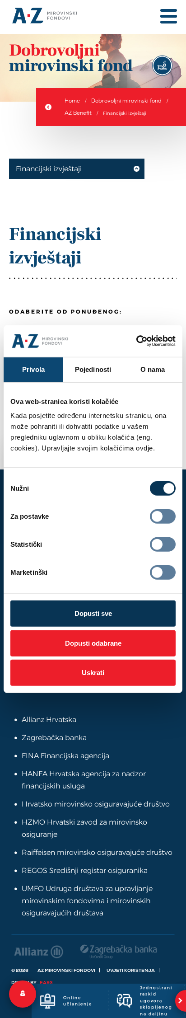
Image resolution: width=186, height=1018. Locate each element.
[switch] (163, 516)
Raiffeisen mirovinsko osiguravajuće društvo (97, 852)
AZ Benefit (78, 113)
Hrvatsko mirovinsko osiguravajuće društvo (96, 804)
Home (72, 100)
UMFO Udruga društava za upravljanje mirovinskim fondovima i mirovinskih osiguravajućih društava (87, 900)
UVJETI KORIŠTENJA (131, 970)
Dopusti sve (93, 613)
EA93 (46, 982)
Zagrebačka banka (54, 737)
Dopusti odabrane (93, 643)
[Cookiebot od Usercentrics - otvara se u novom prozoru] (136, 341)
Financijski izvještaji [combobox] (49, 168)
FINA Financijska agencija (65, 755)
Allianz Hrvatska (49, 719)
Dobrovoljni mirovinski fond (126, 100)
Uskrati (93, 672)
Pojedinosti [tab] (93, 369)
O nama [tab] (152, 369)
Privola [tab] (33, 369)
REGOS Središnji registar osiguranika (85, 870)
